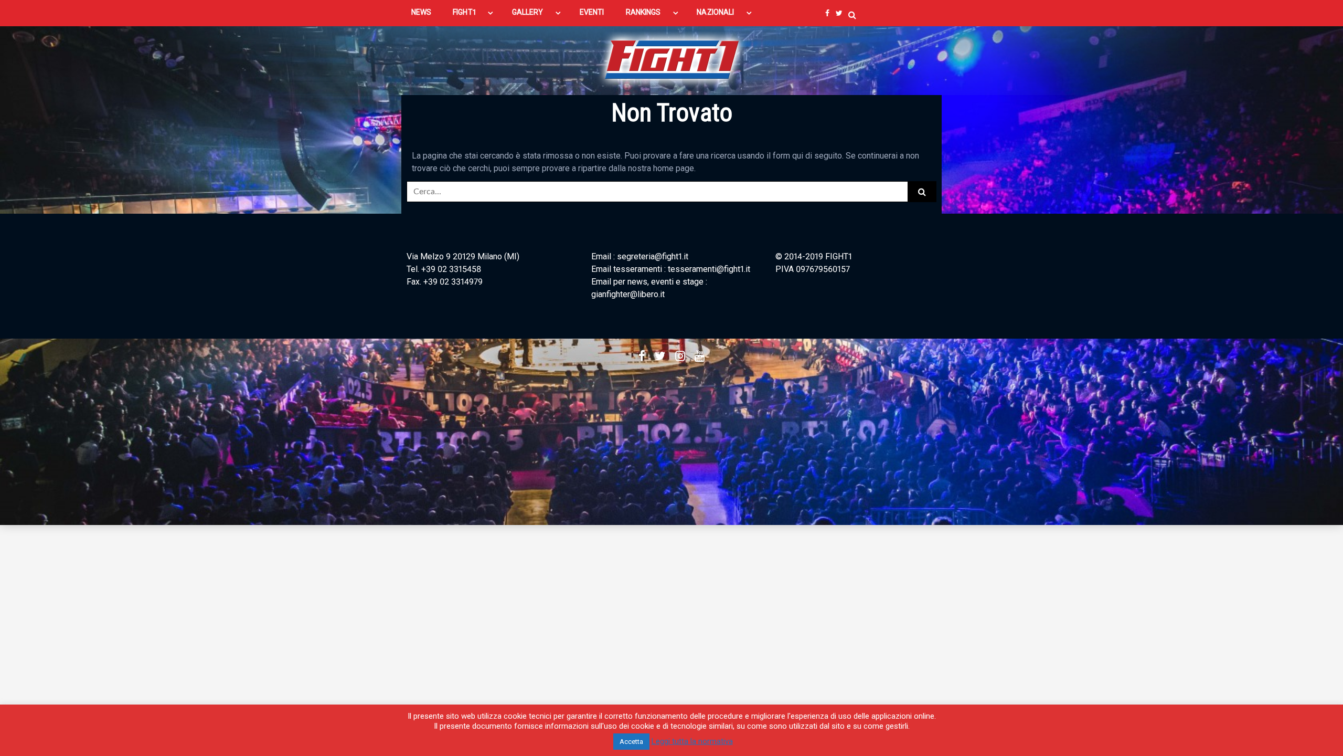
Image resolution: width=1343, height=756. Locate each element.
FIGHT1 (464, 12)
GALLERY (527, 12)
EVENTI (592, 12)
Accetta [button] (631, 742)
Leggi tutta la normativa (692, 741)
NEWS (421, 12)
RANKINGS (643, 12)
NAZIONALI (715, 12)
